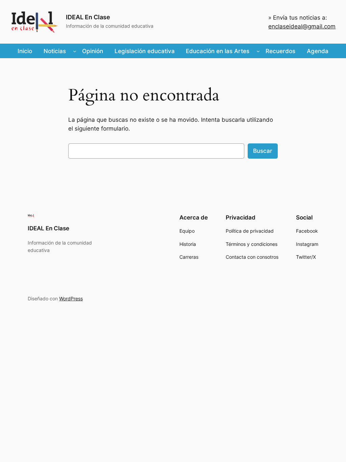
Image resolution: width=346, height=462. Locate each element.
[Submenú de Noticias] (74, 51)
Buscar (262, 150)
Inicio (25, 51)
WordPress (71, 298)
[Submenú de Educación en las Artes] (258, 51)
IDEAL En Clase (88, 17)
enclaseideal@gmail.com (302, 26)
